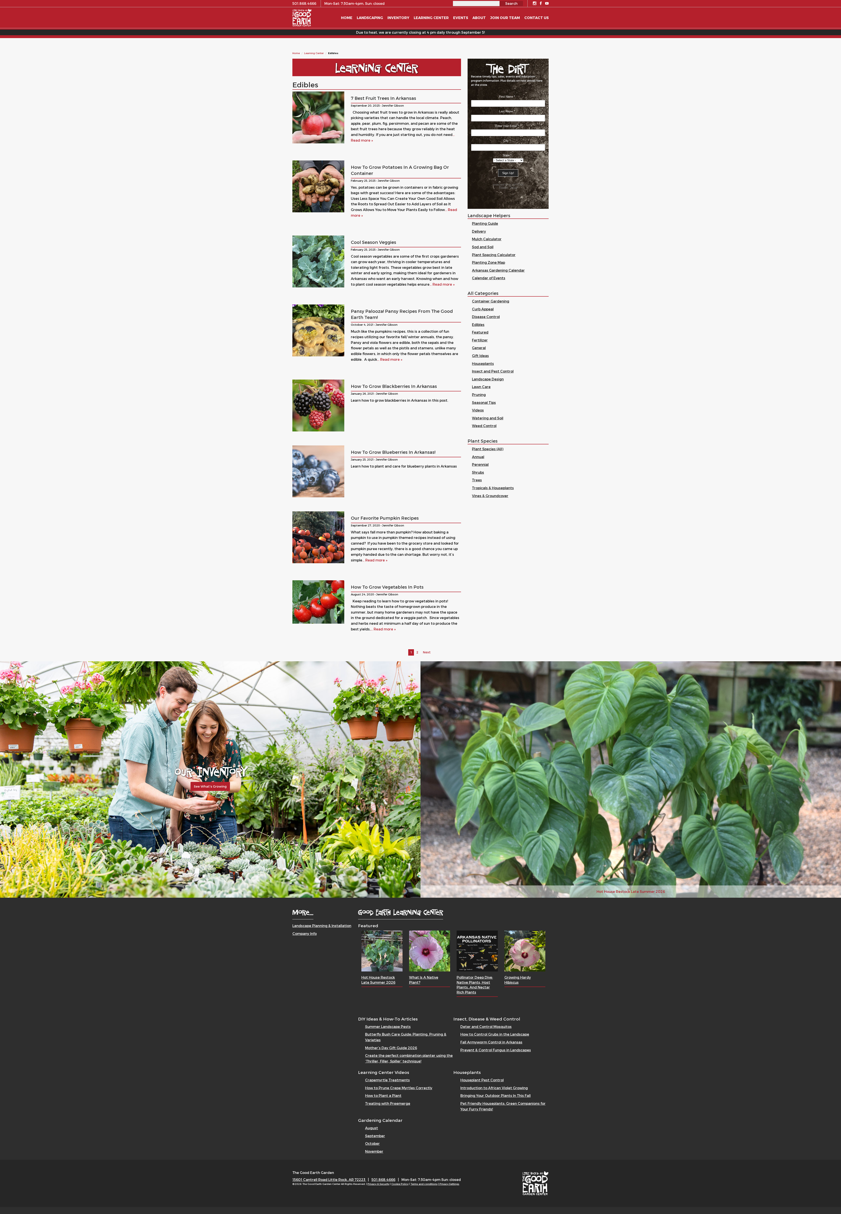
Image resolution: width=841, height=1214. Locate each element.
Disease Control (486, 317)
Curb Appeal (483, 309)
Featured (480, 332)
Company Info (304, 933)
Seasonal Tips (484, 402)
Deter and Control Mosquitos (486, 1026)
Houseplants (483, 363)
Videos (478, 410)
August (371, 1128)
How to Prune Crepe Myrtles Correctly (398, 1088)
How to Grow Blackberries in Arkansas (394, 386)
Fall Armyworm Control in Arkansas (491, 1042)
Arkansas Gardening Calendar (498, 270)
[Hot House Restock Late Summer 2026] (382, 950)
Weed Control (484, 426)
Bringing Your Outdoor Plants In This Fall (495, 1095)
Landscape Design (488, 379)
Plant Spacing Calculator (494, 255)
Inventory (398, 18)
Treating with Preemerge (387, 1103)
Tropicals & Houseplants (493, 488)
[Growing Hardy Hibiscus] (525, 950)
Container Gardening (490, 301)
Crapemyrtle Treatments (387, 1080)
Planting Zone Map (488, 262)
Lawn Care (481, 387)
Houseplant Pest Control (482, 1080)
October (372, 1143)
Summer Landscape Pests (388, 1026)
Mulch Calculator (487, 239)
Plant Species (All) (487, 449)
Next (427, 652)
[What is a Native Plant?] (429, 950)
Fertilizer (480, 340)
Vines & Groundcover (490, 496)
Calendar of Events (488, 278)
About (479, 18)
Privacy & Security (378, 1183)
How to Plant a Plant (383, 1095)
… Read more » (441, 284)
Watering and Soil (487, 418)
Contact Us (536, 18)
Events (460, 18)
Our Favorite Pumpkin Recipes (385, 518)
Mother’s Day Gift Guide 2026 (391, 1048)
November (374, 1151)
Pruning (479, 394)
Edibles (478, 324)
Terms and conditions (424, 1183)
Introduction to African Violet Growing (494, 1088)
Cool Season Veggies (373, 242)
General (479, 348)
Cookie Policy (399, 1183)
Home (296, 53)
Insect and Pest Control (493, 371)
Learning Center (314, 53)
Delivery (479, 231)
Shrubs (478, 472)
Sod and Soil (482, 247)
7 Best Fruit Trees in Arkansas (383, 98)
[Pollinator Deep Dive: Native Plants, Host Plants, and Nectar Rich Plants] (477, 950)
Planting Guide (485, 223)
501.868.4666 (383, 1179)
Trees (477, 480)
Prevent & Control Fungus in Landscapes (495, 1050)
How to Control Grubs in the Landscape (494, 1034)
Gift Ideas (480, 356)
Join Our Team (505, 18)
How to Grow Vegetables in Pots (387, 586)
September (375, 1136)
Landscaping (370, 18)
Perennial (480, 464)
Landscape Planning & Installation (321, 926)
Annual (478, 457)
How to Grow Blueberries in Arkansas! (393, 452)
